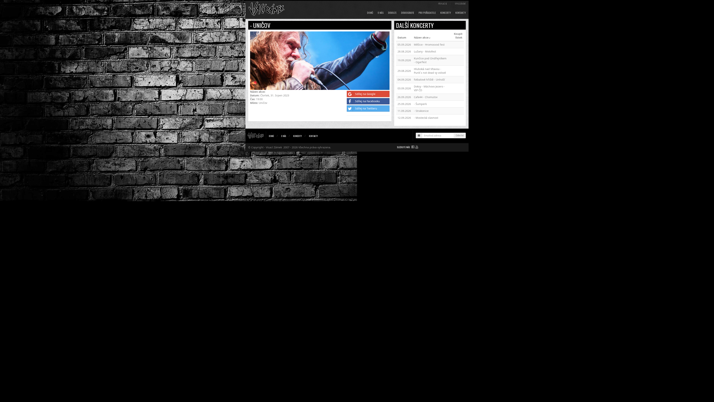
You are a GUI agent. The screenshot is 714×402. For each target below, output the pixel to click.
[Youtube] (417, 147)
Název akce (421, 37)
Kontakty (460, 13)
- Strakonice (421, 111)
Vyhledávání (460, 3)
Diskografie (407, 13)
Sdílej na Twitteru (366, 108)
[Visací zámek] (266, 8)
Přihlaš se (442, 3)
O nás (381, 13)
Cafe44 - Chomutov (426, 97)
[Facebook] (413, 147)
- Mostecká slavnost (426, 117)
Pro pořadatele (427, 13)
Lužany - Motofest (425, 51)
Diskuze (392, 13)
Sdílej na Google (365, 94)
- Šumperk (420, 104)
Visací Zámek (274, 147)
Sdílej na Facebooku (367, 101)
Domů (370, 13)
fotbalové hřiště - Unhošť (429, 79)
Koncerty (445, 13)
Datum (402, 37)
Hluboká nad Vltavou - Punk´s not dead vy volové (430, 70)
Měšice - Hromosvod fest (429, 44)
